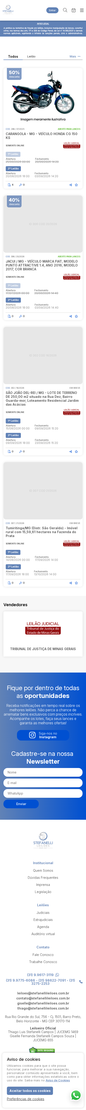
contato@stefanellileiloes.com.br (43, 998)
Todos (13, 56)
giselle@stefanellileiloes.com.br (43, 1003)
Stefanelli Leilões (8, 10)
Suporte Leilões (42, 1051)
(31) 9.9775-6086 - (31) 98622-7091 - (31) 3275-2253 (40, 982)
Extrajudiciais (43, 920)
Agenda (43, 927)
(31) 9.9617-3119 (40, 975)
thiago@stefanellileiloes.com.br (43, 1008)
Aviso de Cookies (58, 1080)
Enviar (21, 804)
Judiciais (43, 913)
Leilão (31, 56)
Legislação (43, 892)
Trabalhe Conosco (43, 962)
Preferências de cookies (25, 1099)
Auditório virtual (43, 934)
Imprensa (43, 885)
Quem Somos (43, 870)
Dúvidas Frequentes (43, 877)
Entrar (52, 10)
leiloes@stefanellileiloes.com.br (43, 993)
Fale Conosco (43, 955)
